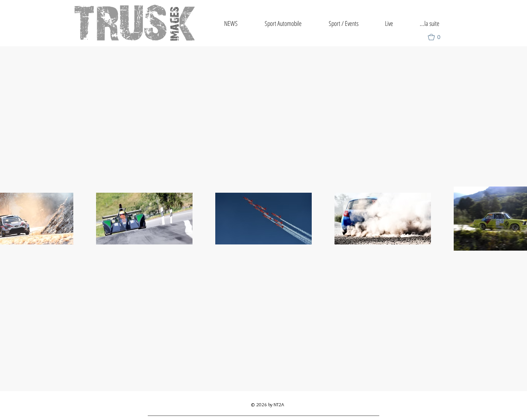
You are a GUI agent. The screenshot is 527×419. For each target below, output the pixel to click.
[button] (437, 37)
